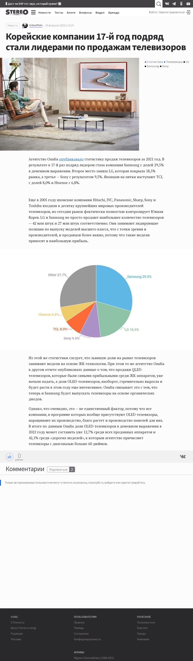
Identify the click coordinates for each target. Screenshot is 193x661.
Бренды (113, 12)
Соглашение (81, 633)
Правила (79, 622)
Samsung (153, 66)
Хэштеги (142, 628)
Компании (143, 639)
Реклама (16, 639)
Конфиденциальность (87, 639)
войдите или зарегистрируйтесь (125, 482)
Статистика (155, 62)
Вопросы (85, 12)
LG (187, 62)
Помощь (79, 628)
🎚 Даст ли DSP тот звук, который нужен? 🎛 (33, 3)
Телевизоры (174, 62)
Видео (100, 12)
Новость (12, 25)
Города (141, 633)
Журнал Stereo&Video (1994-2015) (94, 658)
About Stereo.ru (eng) (23, 628)
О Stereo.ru (17, 622)
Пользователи (146, 622)
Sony (165, 66)
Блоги (71, 12)
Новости (44, 12)
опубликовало (71, 159)
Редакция (17, 633)
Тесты (58, 12)
